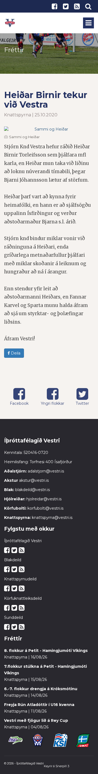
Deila (15, 353)
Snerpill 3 (62, 766)
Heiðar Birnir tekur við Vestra (45, 100)
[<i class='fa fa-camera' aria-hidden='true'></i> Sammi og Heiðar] (49, 129)
